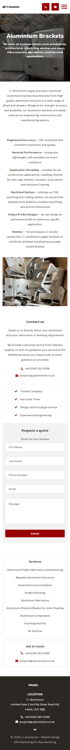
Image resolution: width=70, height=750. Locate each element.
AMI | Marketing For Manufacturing (35, 742)
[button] (65, 7)
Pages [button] (34, 685)
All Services (35, 631)
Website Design (50, 737)
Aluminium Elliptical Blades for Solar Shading (35, 608)
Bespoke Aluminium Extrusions (35, 577)
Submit (35, 533)
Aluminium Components (35, 616)
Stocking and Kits (35, 623)
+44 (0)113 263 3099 (37, 368)
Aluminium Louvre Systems (35, 585)
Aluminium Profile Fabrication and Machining (35, 570)
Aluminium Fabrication (35, 600)
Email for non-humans (35, 439)
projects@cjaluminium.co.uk (37, 375)
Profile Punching (35, 593)
